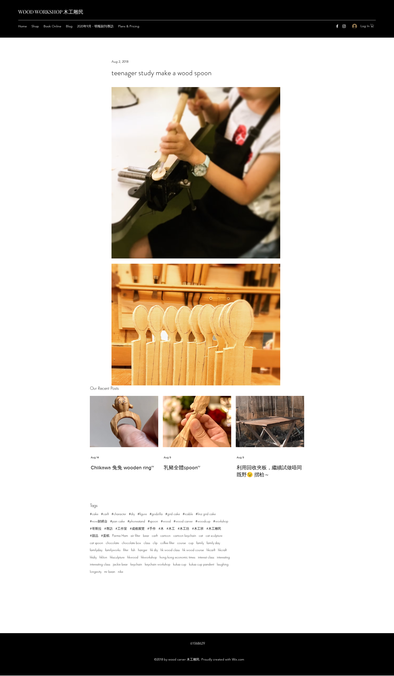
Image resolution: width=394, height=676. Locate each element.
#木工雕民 (213, 528)
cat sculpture (214, 535)
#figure (142, 514)
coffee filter (167, 543)
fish (133, 550)
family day (213, 543)
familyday (96, 550)
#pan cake (117, 521)
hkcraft (222, 550)
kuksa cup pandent (201, 564)
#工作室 (121, 528)
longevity (95, 571)
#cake (94, 514)
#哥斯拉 (95, 528)
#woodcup (202, 521)
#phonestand (136, 521)
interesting (223, 557)
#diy (132, 514)
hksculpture (117, 557)
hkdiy (93, 557)
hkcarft (211, 550)
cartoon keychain (184, 535)
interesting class (100, 564)
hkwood (132, 557)
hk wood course (193, 550)
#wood (166, 521)
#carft (105, 514)
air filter (135, 535)
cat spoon (96, 543)
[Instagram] (344, 26)
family (200, 543)
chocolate (112, 543)
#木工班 (198, 528)
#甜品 (94, 535)
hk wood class (170, 550)
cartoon (165, 535)
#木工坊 (183, 528)
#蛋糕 (105, 535)
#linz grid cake (206, 514)
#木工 (170, 528)
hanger (142, 550)
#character (118, 514)
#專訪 (108, 528)
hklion (103, 557)
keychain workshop (157, 564)
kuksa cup (179, 564)
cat (201, 535)
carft (155, 535)
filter (125, 550)
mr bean (109, 571)
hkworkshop (149, 557)
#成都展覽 (137, 528)
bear (146, 535)
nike (120, 571)
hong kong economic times (177, 557)
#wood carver (183, 521)
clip (155, 543)
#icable (188, 514)
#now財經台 (98, 521)
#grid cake (172, 514)
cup (191, 543)
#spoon (153, 521)
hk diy (154, 550)
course (181, 543)
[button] (372, 25)
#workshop (220, 521)
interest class (206, 557)
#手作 (151, 528)
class (147, 543)
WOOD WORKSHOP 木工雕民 (50, 11)
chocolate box (131, 543)
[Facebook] (337, 26)
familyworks (112, 550)
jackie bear (120, 564)
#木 (161, 528)
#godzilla (156, 514)
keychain (136, 564)
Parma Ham (120, 535)
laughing (222, 564)
